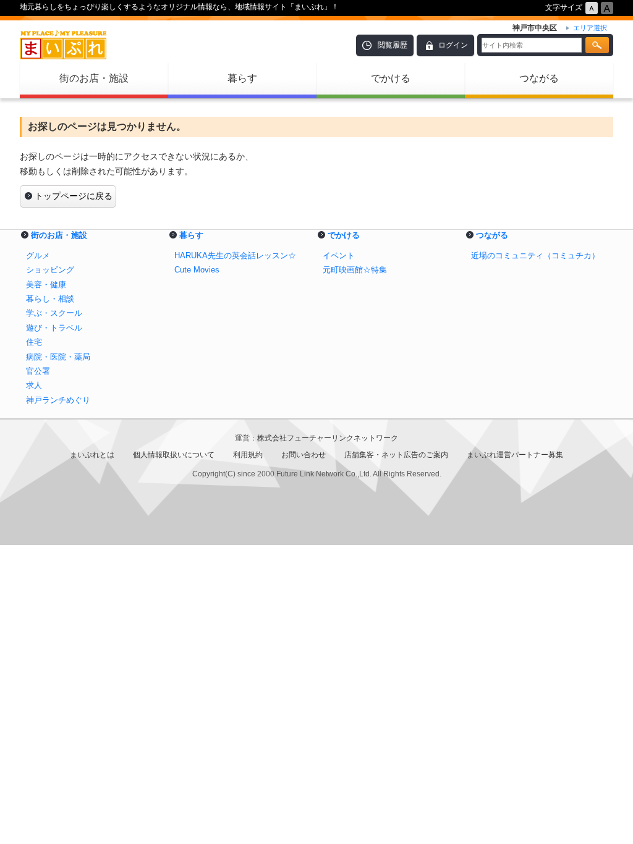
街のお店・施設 (94, 78)
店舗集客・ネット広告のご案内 (396, 454)
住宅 (34, 342)
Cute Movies (196, 269)
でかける (390, 78)
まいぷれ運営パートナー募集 (515, 454)
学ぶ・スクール (54, 313)
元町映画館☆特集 (355, 269)
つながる (539, 78)
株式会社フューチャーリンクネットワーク (327, 438)
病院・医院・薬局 (58, 356)
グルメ (38, 255)
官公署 (38, 371)
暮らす (242, 78)
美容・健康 (46, 284)
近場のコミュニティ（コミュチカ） (535, 255)
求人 (34, 385)
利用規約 (248, 454)
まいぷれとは (92, 454)
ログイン (453, 45)
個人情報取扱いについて (174, 454)
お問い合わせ (303, 454)
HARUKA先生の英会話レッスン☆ (235, 255)
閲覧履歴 (392, 45)
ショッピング (50, 269)
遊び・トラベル (54, 327)
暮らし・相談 (50, 298)
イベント (339, 255)
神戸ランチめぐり (58, 400)
